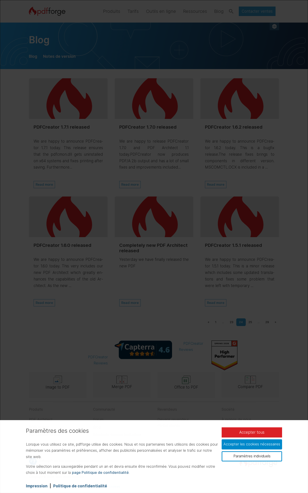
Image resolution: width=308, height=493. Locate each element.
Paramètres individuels (252, 456)
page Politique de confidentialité (100, 472)
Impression (37, 486)
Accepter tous (251, 432)
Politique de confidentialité (80, 486)
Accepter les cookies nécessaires (251, 444)
